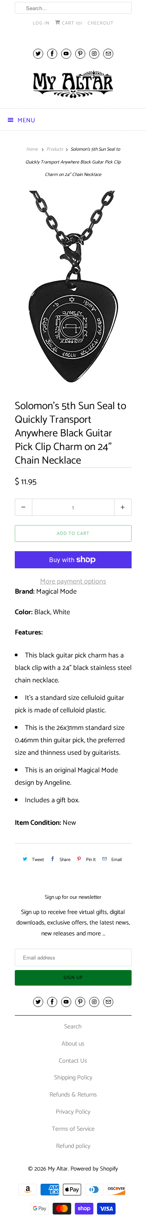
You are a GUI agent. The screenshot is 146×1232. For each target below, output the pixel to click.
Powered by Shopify (94, 1169)
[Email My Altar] (108, 53)
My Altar (58, 1169)
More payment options (73, 581)
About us (73, 1044)
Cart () (71, 23)
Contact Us (73, 1061)
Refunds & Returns (73, 1095)
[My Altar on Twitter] (38, 53)
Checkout (101, 23)
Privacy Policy (73, 1112)
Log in (41, 23)
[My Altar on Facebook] (52, 53)
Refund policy (73, 1146)
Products (54, 149)
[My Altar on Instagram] (94, 53)
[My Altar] (73, 84)
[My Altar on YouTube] (66, 53)
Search (73, 1026)
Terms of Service (73, 1129)
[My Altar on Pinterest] (80, 53)
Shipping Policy (73, 1077)
